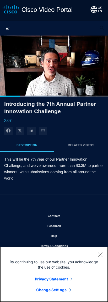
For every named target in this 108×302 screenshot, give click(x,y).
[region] (54, 274)
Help (69, 235)
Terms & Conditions (69, 245)
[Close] (100, 254)
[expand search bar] (101, 25)
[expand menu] (8, 28)
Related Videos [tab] (81, 145)
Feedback (69, 225)
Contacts (69, 215)
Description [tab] (27, 145)
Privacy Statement (51, 279)
